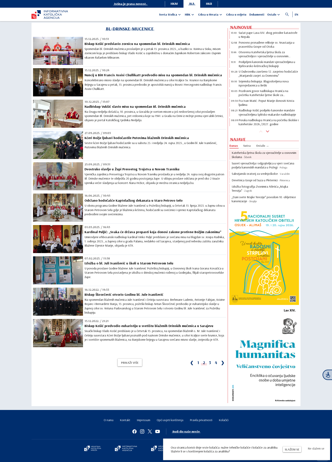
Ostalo (271, 14)
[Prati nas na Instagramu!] (142, 431)
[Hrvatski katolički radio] (160, 449)
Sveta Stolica (168, 14)
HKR (209, 3)
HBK (187, 14)
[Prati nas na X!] (150, 431)
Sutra (247, 145)
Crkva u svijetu (236, 14)
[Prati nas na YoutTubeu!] (157, 431)
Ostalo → (262, 145)
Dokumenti (256, 14)
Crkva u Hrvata (208, 14)
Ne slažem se (316, 448)
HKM (174, 3)
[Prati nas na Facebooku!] (134, 431)
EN (296, 14)
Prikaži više (130, 362)
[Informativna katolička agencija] (126, 449)
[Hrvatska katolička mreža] (92, 449)
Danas (233, 145)
